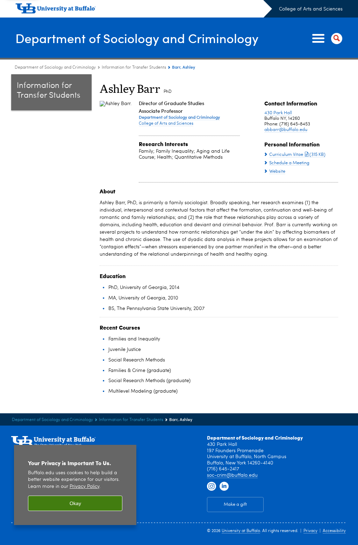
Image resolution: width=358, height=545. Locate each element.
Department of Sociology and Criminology (136, 38)
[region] (75, 485)
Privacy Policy (84, 486)
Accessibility (334, 531)
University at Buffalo (241, 531)
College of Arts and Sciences (311, 9)
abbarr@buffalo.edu (285, 129)
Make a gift (235, 504)
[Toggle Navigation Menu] (326, 38)
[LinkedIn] (224, 486)
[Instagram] (211, 486)
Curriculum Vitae (297, 154)
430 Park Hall (278, 113)
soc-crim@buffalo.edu (232, 475)
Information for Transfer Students (134, 67)
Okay (75, 503)
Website (277, 171)
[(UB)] (143, 10)
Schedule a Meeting (289, 163)
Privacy (310, 531)
